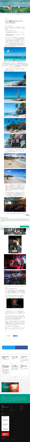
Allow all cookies (24, 226)
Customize (14, 226)
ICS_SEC (15, 397)
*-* (7, 14)
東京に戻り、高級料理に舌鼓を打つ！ (5, 357)
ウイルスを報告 (21, 406)
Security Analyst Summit (9, 34)
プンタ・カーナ (25, 65)
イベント (10, 14)
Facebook (13, 7)
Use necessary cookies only (5, 226)
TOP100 (22, 397)
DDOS (6, 397)
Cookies (21, 410)
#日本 (2, 397)
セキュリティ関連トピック (17, 14)
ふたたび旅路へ (3, 398)
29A (20, 295)
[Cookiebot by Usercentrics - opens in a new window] (26, 215)
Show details (26, 224)
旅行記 (22, 14)
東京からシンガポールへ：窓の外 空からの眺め (24, 366)
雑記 (12, 14)
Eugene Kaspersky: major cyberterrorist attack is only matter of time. (5, 424)
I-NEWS (13, 397)
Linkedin (17, 7)
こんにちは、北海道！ (14, 356)
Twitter (14, 7)
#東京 (4, 397)
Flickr (12, 439)
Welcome (24, 397)
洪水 (17, 193)
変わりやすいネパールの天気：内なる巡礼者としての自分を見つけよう (5, 366)
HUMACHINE (10, 397)
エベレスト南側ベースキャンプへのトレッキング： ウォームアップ (14, 366)
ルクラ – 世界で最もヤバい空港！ (24, 357)
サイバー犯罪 (21, 398)
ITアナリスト (8, 30)
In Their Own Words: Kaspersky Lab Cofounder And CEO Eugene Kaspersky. (5, 429)
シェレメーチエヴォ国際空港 (16, 187)
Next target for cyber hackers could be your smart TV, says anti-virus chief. (5, 420)
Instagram (16, 7)
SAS (19, 397)
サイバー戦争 (17, 398)
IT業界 (18, 397)
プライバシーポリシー (22, 405)
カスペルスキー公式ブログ (22, 409)
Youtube (10, 439)
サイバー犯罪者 (24, 398)
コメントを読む (8, 335)
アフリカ (6, 398)
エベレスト (12, 398)
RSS (14, 439)
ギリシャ (15, 398)
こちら (13, 319)
